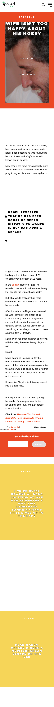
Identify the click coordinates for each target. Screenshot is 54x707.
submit (38, 444)
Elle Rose (27, 58)
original (15, 284)
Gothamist (14, 427)
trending (27, 17)
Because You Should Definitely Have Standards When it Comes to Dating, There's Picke (24, 418)
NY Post (11, 429)
